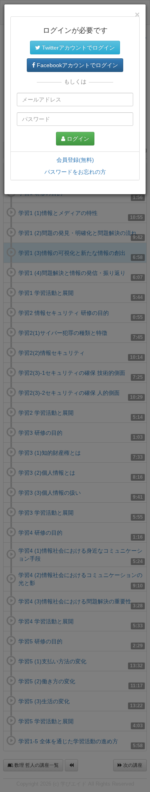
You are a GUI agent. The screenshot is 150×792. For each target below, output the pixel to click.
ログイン (77, 138)
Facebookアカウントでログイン (76, 65)
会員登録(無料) (75, 160)
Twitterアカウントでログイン (77, 47)
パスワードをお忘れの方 (75, 172)
